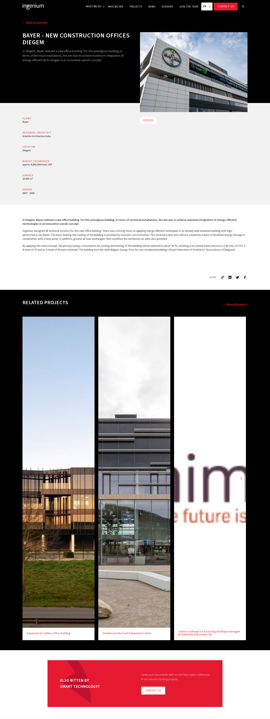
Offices (148, 120)
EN (204, 6)
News (151, 7)
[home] (33, 6)
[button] (94, 6)
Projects (136, 7)
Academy (167, 7)
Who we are (115, 7)
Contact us (226, 6)
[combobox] (206, 6)
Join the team (188, 7)
